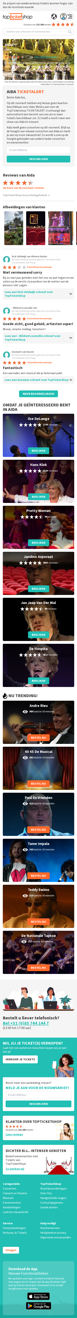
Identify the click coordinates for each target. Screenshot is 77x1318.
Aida (16, 49)
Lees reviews (14, 1134)
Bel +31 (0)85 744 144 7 (26, 1023)
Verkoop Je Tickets (15, 1233)
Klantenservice (50, 1228)
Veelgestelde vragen (53, 1198)
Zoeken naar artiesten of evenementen (28, 32)
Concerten (9, 1189)
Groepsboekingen (14, 1228)
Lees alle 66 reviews (45, 57)
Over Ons (46, 1193)
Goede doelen (49, 1207)
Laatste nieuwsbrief (15, 1212)
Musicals (8, 1198)
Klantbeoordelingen (53, 1189)
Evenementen (12, 1203)
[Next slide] (67, 228)
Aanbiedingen (11, 1207)
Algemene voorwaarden (55, 1237)
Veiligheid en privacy (53, 1233)
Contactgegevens (51, 1203)
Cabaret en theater (15, 1193)
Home (8, 49)
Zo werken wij (15, 1169)
